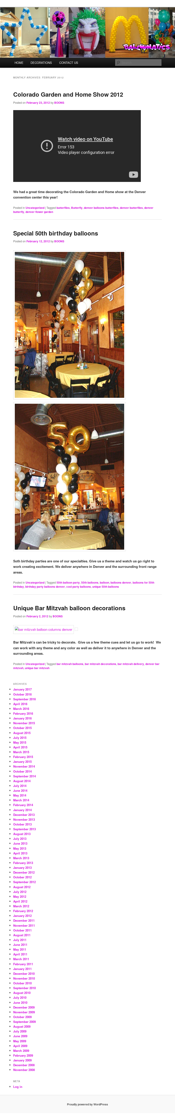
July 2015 (19, 737)
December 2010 (24, 973)
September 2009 (24, 1021)
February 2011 (23, 964)
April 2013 (20, 853)
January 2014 (22, 810)
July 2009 (19, 1031)
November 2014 (24, 766)
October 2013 (22, 824)
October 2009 (22, 1017)
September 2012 (24, 882)
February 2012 (23, 911)
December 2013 (24, 814)
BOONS (59, 103)
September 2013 (24, 829)
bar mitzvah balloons (70, 664)
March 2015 (21, 752)
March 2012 (21, 906)
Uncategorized (35, 208)
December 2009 (24, 1007)
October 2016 (22, 694)
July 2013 (19, 838)
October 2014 (22, 771)
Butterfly (76, 208)
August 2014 (22, 781)
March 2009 (21, 1050)
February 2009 (23, 1055)
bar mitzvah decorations (100, 664)
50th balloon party (68, 582)
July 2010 (19, 997)
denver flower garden (39, 212)
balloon (104, 582)
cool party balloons (78, 587)
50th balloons (89, 582)
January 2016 (22, 718)
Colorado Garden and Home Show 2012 (68, 94)
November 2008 (24, 1070)
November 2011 (24, 925)
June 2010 (20, 1002)
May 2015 (19, 742)
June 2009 (20, 1036)
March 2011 (21, 959)
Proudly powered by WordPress (87, 1104)
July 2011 (19, 940)
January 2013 (22, 867)
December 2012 (24, 872)
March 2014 (21, 800)
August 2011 (22, 935)
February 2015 (23, 757)
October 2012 (22, 877)
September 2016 (24, 699)
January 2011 (22, 969)
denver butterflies (131, 208)
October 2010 (22, 983)
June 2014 (20, 790)
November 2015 (24, 723)
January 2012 (22, 915)
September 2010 (24, 988)
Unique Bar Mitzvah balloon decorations (69, 608)
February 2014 (23, 805)
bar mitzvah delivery (131, 664)
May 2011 (19, 949)
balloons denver (121, 582)
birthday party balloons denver (45, 587)
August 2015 (22, 733)
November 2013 (24, 819)
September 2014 (24, 776)
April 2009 (20, 1046)
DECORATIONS (41, 62)
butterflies (63, 208)
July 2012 (19, 892)
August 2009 (22, 1026)
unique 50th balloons (105, 587)
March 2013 (21, 858)
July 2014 (19, 786)
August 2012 (22, 887)
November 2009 (24, 1012)
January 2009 (22, 1060)
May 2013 (19, 848)
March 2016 (21, 708)
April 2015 (20, 747)
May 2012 (19, 896)
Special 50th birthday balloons (55, 233)
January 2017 (22, 689)
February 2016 (23, 713)
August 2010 (22, 993)
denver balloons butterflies (101, 208)
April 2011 (20, 954)
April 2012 (20, 901)
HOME (19, 62)
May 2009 (19, 1041)
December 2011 (24, 920)
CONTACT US (68, 62)
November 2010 (24, 978)
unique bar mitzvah (37, 668)
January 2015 (22, 761)
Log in (17, 1086)
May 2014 (19, 795)
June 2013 (20, 843)
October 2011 (22, 930)
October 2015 (22, 728)
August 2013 (22, 834)
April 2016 (20, 704)
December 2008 (24, 1065)
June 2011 (20, 944)
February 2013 (23, 863)
